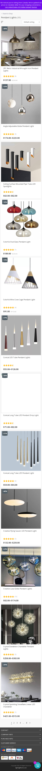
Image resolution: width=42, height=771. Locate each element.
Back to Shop (8, 14)
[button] (31, 22)
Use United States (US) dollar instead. (18, 7)
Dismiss (34, 7)
